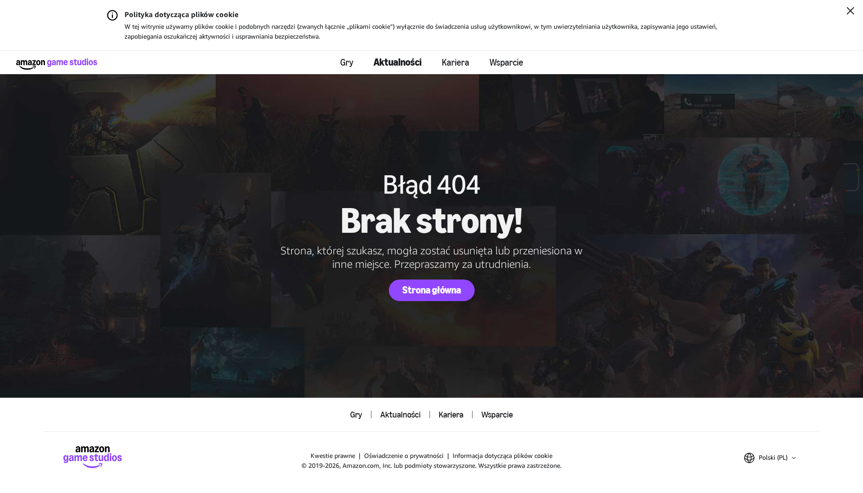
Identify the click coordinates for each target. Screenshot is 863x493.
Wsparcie (506, 62)
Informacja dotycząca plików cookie (502, 455)
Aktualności (398, 62)
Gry (346, 62)
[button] (769, 458)
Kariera (455, 62)
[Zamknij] (850, 11)
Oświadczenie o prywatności (404, 455)
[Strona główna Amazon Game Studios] (56, 64)
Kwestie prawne (333, 455)
